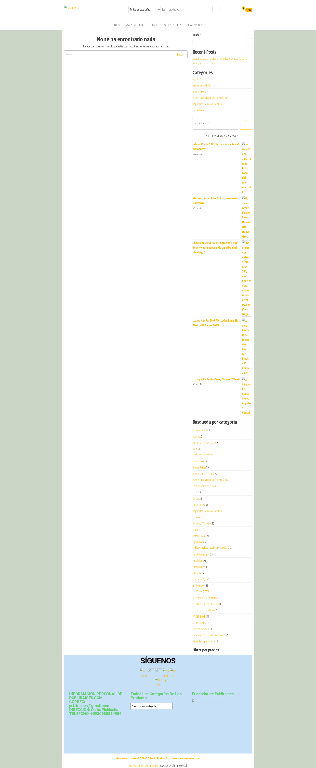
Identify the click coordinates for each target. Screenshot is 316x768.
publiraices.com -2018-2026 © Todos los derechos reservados (157, 758)
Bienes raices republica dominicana (210, 98)
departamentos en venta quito (207, 104)
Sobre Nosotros (172, 25)
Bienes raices (199, 92)
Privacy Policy (194, 25)
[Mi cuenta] (236, 9)
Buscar (196, 35)
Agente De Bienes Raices (204, 79)
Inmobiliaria (198, 110)
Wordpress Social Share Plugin (144, 766)
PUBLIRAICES (92, 7)
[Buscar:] (126, 54)
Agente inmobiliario (202, 85)
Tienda (154, 25)
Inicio (117, 25)
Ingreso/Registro (135, 25)
